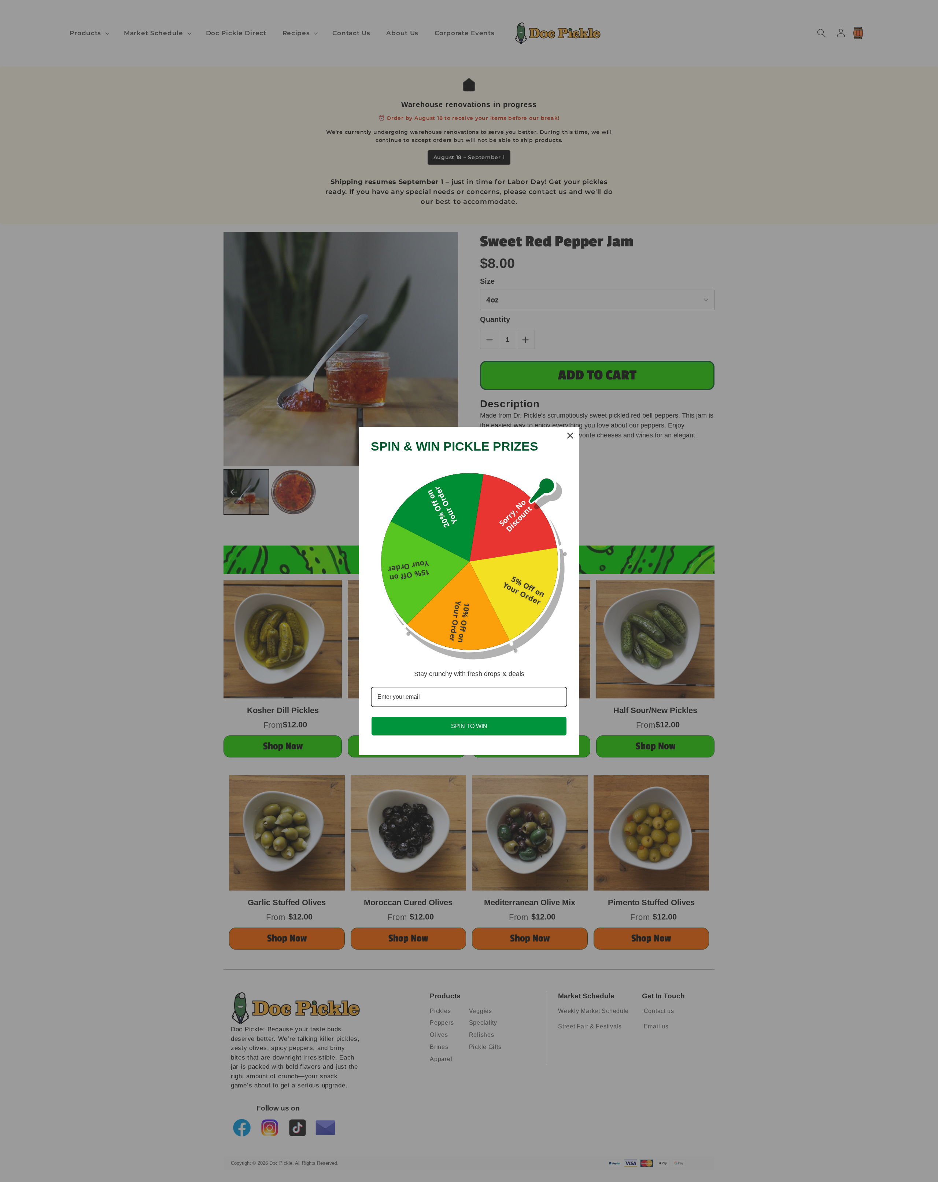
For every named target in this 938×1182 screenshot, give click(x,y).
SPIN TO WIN (469, 726)
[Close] (570, 435)
